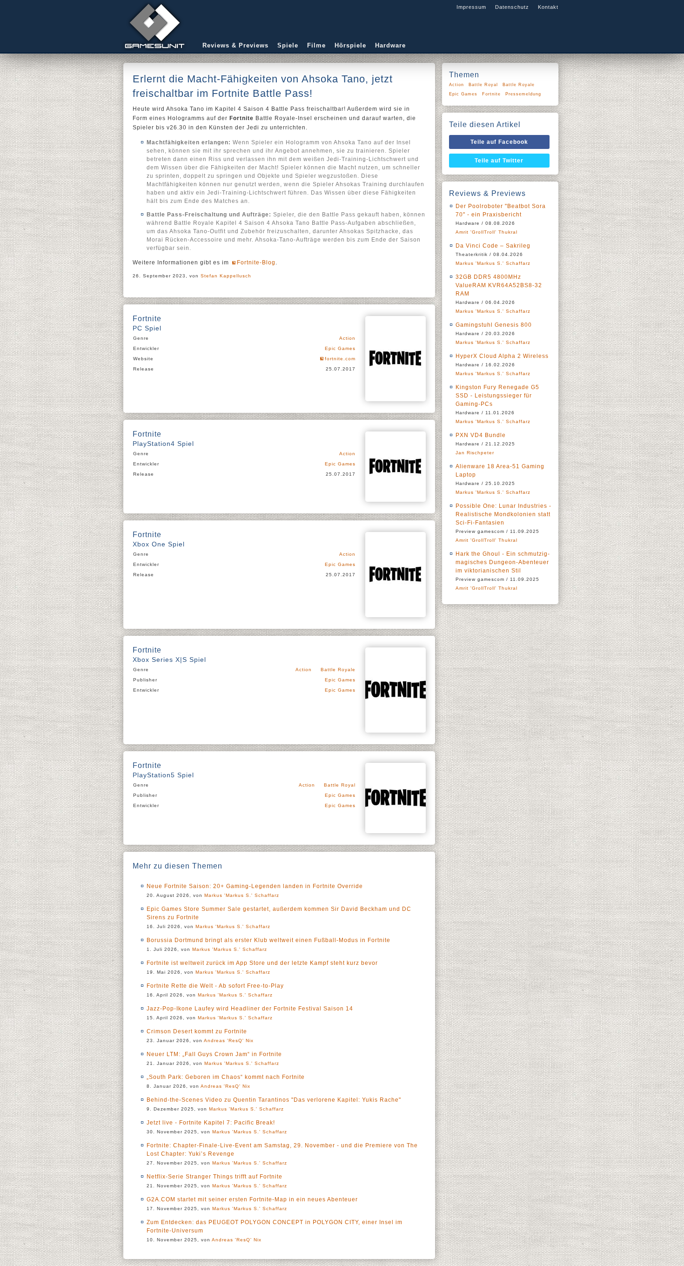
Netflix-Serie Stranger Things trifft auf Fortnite (214, 1176)
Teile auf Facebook (499, 142)
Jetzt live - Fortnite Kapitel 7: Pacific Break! (211, 1122)
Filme (316, 45)
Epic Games (340, 348)
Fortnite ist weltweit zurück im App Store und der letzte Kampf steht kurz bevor (262, 963)
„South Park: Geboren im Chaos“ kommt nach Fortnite (226, 1077)
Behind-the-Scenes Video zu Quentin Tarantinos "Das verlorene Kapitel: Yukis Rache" (274, 1100)
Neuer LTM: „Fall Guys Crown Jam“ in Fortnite (214, 1054)
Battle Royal (339, 785)
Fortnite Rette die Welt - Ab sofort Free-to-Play (215, 986)
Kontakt (548, 7)
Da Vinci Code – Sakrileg (493, 245)
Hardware (390, 45)
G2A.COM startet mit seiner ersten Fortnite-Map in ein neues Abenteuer (252, 1199)
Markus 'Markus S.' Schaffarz (241, 895)
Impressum (471, 7)
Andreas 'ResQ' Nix (229, 1040)
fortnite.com (340, 358)
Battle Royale (338, 669)
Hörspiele (350, 45)
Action (347, 338)
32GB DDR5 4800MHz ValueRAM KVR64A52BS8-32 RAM (499, 285)
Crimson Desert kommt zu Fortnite (197, 1031)
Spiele (287, 45)
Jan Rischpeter (475, 452)
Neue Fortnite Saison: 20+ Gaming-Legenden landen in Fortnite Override (255, 886)
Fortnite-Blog (256, 262)
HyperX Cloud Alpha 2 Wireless (502, 356)
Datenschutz (512, 7)
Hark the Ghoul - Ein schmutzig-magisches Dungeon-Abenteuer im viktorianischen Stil (503, 562)
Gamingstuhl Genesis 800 (494, 325)
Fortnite (491, 94)
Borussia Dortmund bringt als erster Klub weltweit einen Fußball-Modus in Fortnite (268, 940)
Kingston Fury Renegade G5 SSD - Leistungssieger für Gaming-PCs (497, 395)
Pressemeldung (523, 94)
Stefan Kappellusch (226, 275)
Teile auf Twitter (499, 160)
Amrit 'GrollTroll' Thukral (486, 232)
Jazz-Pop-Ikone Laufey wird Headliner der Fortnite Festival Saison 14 (250, 1008)
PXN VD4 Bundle (481, 435)
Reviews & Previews (235, 45)
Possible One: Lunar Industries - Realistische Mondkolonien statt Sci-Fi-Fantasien (503, 514)
